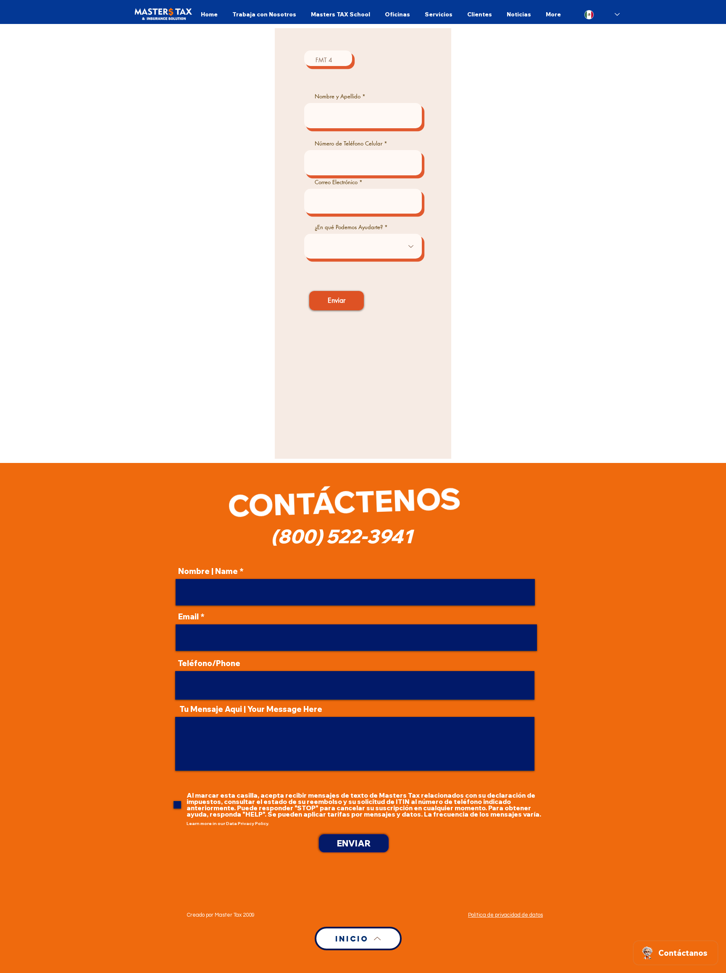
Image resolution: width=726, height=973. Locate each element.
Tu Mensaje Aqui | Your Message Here (250, 709)
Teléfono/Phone (209, 663)
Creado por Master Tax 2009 (221, 915)
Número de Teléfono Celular (348, 143)
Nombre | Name (208, 571)
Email (188, 617)
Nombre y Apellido (337, 96)
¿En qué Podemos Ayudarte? (349, 227)
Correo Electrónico (336, 182)
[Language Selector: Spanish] (602, 14)
